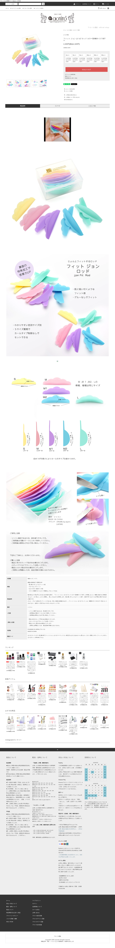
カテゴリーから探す (16, 8)
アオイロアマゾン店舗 (38, 918)
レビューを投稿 (68, 91)
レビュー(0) (92, 106)
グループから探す (28, 8)
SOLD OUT (86, 69)
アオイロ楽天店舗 (37, 915)
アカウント (78, 4)
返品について (68, 76)
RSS (7, 921)
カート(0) (106, 4)
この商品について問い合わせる (72, 97)
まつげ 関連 (69, 30)
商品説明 (22, 106)
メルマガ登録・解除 (11, 918)
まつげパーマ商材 (76, 30)
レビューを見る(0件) (70, 89)
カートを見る (35, 909)
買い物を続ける (68, 99)
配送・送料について (11, 906)
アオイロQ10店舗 (37, 924)
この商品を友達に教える (71, 95)
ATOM (11, 921)
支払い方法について (11, 903)
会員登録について (86, 4)
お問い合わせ (103, 8)
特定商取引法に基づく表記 (71, 78)
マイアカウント (36, 900)
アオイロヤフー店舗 (37, 921)
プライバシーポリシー (12, 915)
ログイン (97, 4)
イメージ (57, 106)
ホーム (7, 8)
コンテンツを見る (39, 8)
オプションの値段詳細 (70, 74)
